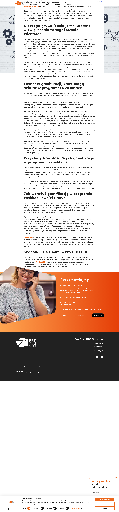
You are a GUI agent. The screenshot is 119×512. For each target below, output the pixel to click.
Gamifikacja (28, 237)
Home (27, 3)
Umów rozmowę (98, 315)
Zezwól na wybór (105, 503)
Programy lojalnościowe (33, 3)
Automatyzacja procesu (71, 3)
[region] (103, 493)
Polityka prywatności (20, 371)
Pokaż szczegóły (76, 508)
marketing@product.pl (97, 351)
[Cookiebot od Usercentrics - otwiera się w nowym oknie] (12, 509)
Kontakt (100, 3)
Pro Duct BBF (41, 262)
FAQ (96, 3)
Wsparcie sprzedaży (58, 3)
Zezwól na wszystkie (105, 499)
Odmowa (105, 508)
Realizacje (83, 3)
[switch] (42, 508)
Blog (92, 3)
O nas (88, 3)
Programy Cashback (46, 3)
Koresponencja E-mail (35, 373)
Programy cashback (31, 6)
